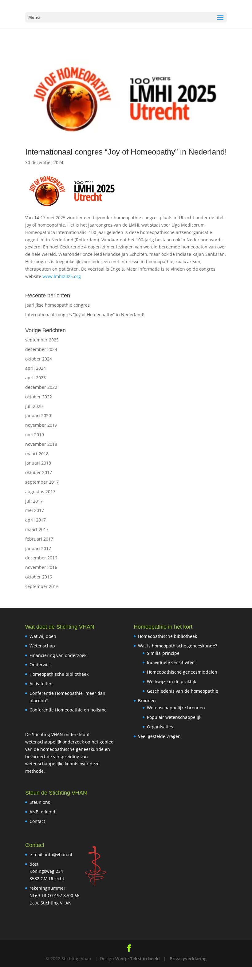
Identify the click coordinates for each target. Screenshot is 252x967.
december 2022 (41, 387)
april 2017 (35, 520)
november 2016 (41, 567)
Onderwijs (40, 664)
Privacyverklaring (188, 958)
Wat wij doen (43, 636)
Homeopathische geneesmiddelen (182, 672)
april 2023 (35, 378)
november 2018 (41, 444)
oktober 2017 (38, 472)
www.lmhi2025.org (61, 276)
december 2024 (41, 349)
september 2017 (42, 482)
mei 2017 (34, 510)
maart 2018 (37, 454)
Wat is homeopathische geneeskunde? (177, 646)
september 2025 (42, 340)
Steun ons (40, 802)
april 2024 (35, 368)
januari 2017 (38, 548)
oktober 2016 (38, 577)
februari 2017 (39, 539)
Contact (37, 821)
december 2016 (41, 558)
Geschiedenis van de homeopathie (182, 691)
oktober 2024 (38, 359)
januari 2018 (38, 463)
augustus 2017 (40, 491)
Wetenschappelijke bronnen (176, 708)
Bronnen (147, 700)
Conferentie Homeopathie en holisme (68, 710)
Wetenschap (42, 646)
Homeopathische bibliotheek (59, 674)
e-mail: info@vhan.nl (51, 854)
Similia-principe (163, 653)
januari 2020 (38, 415)
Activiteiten (41, 684)
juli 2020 (34, 406)
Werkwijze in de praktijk (171, 681)
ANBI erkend (42, 812)
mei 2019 (34, 434)
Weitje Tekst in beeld (137, 958)
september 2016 (42, 586)
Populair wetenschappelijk (174, 717)
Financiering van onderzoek (58, 655)
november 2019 (41, 425)
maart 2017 (37, 529)
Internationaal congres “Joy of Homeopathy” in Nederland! (126, 151)
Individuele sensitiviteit (171, 662)
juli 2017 (34, 501)
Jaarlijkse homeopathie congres (57, 305)
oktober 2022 (38, 397)
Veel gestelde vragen (159, 736)
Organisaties (160, 727)
